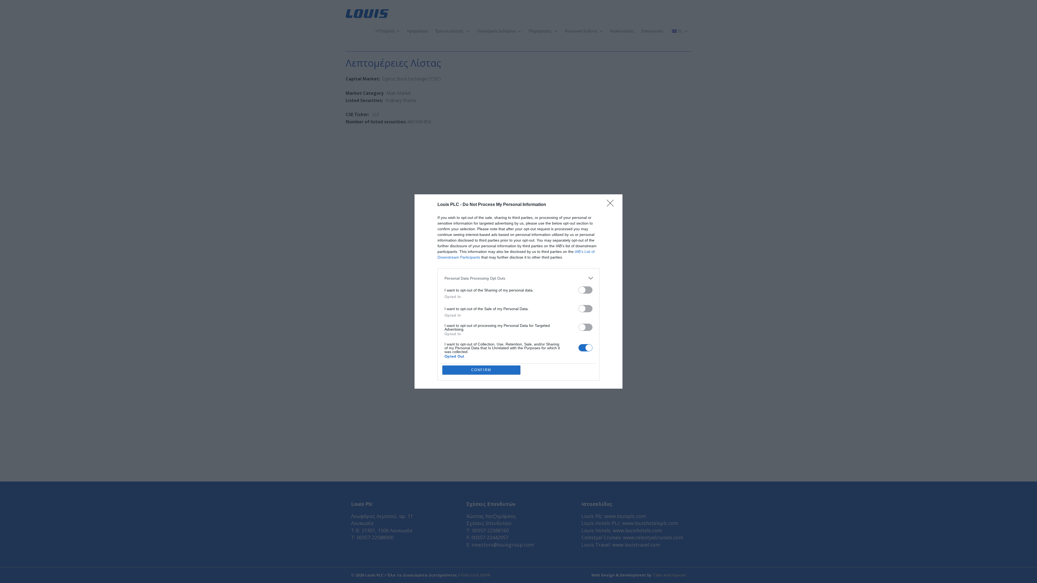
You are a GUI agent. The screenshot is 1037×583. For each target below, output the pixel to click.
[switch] (585, 290)
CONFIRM (481, 370)
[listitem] (518, 278)
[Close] (612, 205)
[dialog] (518, 291)
